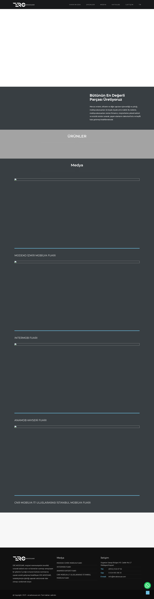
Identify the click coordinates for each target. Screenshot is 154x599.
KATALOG (116, 4)
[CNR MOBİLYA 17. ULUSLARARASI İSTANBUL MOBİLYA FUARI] (77, 460)
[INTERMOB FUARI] (77, 295)
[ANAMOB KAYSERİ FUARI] (77, 378)
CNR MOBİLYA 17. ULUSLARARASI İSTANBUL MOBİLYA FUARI (52, 502)
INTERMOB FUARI (25, 337)
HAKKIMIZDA (75, 4)
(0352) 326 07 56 (115, 569)
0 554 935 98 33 (115, 573)
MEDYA (103, 4)
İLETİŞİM (129, 4)
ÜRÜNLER (90, 4)
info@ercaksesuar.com (117, 576)
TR (140, 4)
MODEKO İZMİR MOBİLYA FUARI (35, 255)
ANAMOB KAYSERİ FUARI (30, 420)
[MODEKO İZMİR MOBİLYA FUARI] (77, 213)
